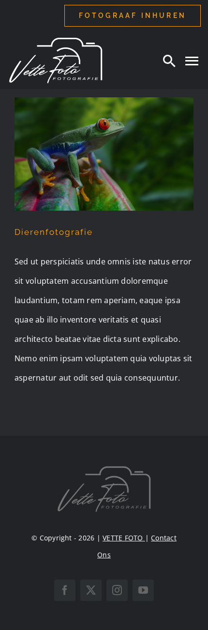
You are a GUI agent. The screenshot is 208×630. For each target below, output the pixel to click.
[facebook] (64, 590)
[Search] (169, 60)
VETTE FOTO (124, 537)
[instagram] (117, 590)
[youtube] (143, 590)
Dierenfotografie (54, 232)
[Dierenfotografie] (104, 154)
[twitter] (91, 590)
